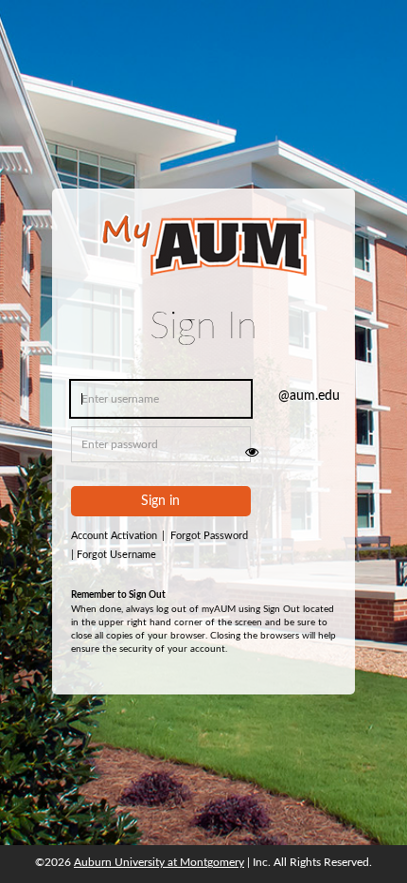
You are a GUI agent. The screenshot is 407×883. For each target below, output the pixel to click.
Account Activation (118, 536)
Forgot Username (113, 555)
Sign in (160, 501)
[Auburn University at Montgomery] (203, 256)
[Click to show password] (251, 452)
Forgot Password (209, 536)
